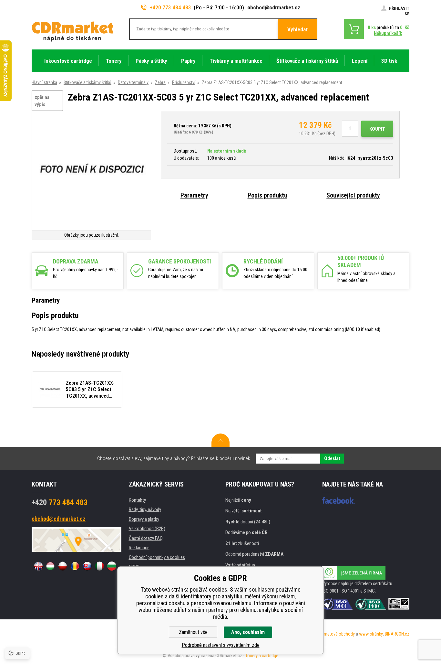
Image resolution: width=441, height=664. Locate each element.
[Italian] (99, 566)
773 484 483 (59, 502)
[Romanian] (74, 566)
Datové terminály (133, 82)
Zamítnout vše (193, 632)
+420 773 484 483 (170, 7)
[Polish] (62, 566)
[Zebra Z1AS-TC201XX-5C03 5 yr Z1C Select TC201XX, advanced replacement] (91, 171)
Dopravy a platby (144, 519)
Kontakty (137, 500)
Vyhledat (297, 29)
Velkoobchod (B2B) (147, 528)
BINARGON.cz (397, 634)
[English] (38, 566)
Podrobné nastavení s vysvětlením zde (221, 645)
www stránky (371, 634)
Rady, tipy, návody (145, 509)
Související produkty (353, 195)
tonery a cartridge (262, 656)
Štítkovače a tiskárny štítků (87, 82)
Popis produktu (267, 195)
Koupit (377, 129)
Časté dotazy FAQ (146, 538)
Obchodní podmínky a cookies (157, 557)
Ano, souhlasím (248, 632)
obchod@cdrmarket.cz (273, 7)
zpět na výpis (42, 101)
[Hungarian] (50, 566)
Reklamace (139, 548)
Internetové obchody (336, 634)
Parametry (194, 195)
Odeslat (332, 458)
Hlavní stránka (44, 82)
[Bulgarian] (111, 566)
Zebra (160, 82)
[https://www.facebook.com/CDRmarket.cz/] (338, 500)
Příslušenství (183, 82)
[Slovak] (87, 566)
